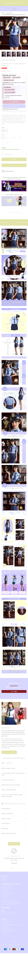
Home (2, 13)
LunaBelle (4, 880)
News (3, 909)
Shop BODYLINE (14, 102)
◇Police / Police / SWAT (7, 893)
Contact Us (4, 923)
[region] (14, 857)
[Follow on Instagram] (14, 936)
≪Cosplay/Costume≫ (7, 886)
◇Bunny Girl (5, 896)
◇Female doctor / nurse (8, 900)
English (13, 941)
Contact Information (7, 931)
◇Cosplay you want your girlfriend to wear (12, 904)
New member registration (8, 913)
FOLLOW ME (14, 844)
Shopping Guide (6, 921)
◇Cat (3, 898)
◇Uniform (4, 889)
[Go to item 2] (9, 54)
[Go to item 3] (14, 54)
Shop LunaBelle (14, 106)
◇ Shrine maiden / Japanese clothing (11, 902)
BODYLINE (4, 878)
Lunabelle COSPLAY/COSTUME (11, 222)
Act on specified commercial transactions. (12, 924)
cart (3, 915)
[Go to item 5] (23, 54)
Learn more (14, 863)
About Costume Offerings (8, 930)
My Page (4, 911)
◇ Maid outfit (5, 891)
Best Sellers (9, 13)
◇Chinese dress (6, 895)
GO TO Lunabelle (9, 752)
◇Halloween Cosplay (7, 887)
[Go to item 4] (18, 54)
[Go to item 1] (4, 54)
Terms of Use (5, 926)
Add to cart (14, 165)
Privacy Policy (5, 928)
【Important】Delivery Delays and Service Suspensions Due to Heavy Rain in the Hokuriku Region (14, 3)
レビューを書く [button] (14, 691)
